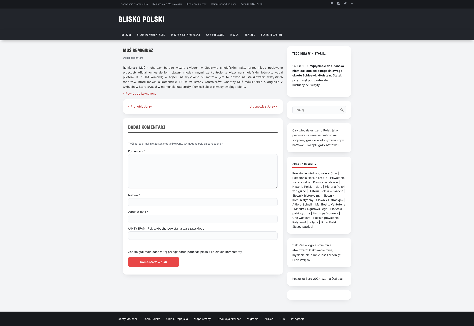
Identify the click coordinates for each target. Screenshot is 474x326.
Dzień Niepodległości (223, 4)
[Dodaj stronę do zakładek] (352, 3)
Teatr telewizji (271, 35)
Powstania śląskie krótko (309, 178)
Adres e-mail (138, 212)
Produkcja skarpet (229, 319)
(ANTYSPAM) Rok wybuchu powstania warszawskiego (167, 228)
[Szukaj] (343, 109)
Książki (126, 35)
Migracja (252, 319)
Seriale (250, 35)
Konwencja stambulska (134, 4)
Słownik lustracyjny (329, 200)
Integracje (298, 319)
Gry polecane (215, 35)
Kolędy (313, 222)
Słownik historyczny (306, 195)
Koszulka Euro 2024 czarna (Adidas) (318, 278)
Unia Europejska (177, 319)
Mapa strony (202, 319)
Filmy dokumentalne (151, 35)
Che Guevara (301, 218)
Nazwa (134, 195)
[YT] (332, 3)
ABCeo (268, 319)
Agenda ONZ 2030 (252, 4)
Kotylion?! (299, 222)
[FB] (338, 3)
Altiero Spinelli (302, 204)
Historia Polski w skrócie (326, 191)
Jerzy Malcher (127, 319)
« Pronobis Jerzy (140, 106)
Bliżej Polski (329, 222)
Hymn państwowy (325, 213)
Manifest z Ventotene (330, 204)
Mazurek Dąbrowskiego (311, 209)
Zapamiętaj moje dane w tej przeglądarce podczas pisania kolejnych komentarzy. (185, 252)
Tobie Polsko (151, 319)
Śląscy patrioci (302, 226)
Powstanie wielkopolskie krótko (314, 173)
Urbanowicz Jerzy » (263, 106)
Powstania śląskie (325, 182)
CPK (282, 319)
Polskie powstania (326, 218)
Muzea (234, 35)
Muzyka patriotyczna (185, 35)
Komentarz (137, 151)
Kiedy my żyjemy (196, 4)
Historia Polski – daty (307, 186)
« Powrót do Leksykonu (139, 93)
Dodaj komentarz (133, 57)
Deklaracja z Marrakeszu (167, 4)
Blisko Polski (141, 19)
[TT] (345, 3)
